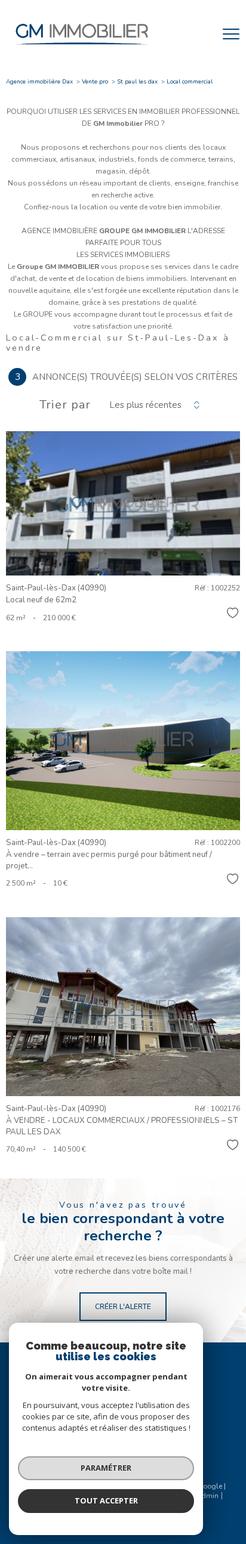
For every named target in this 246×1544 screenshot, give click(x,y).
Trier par (65, 405)
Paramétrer (106, 1467)
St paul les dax (137, 82)
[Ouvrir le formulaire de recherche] (200, 34)
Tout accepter (106, 1500)
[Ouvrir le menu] (231, 34)
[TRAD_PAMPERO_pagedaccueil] (81, 47)
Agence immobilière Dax (39, 82)
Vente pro (95, 82)
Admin (207, 1495)
